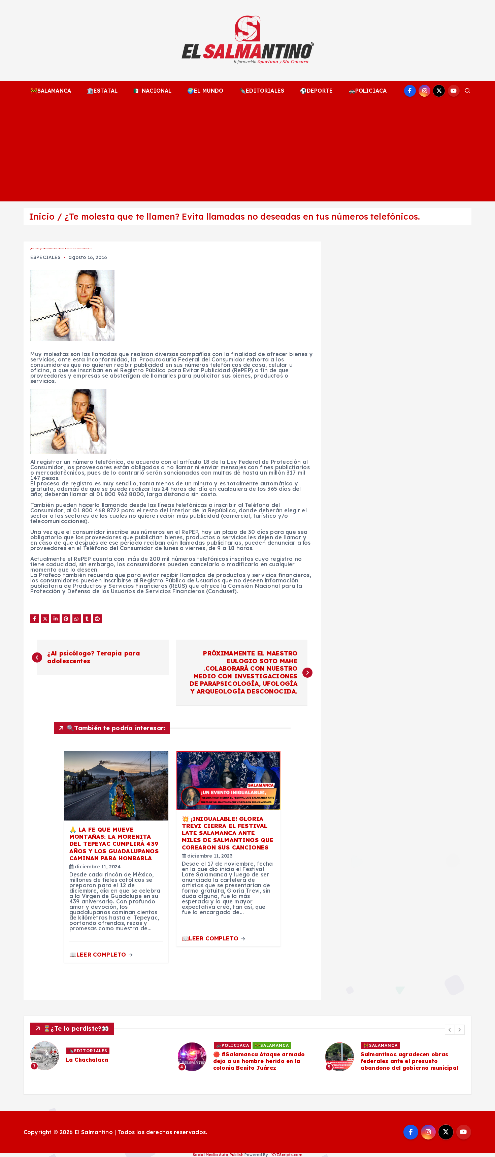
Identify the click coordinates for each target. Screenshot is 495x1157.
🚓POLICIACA (368, 90)
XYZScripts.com (286, 1154)
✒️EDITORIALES (261, 90)
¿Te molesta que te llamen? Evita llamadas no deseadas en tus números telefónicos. (242, 216)
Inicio (42, 216)
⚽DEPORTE (316, 90)
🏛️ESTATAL (102, 90)
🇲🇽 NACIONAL (152, 90)
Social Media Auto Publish (218, 1154)
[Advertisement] (247, 151)
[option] (100, 1055)
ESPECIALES (45, 257)
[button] (450, 1030)
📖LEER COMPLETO (98, 954)
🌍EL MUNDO (205, 90)
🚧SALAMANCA (51, 90)
